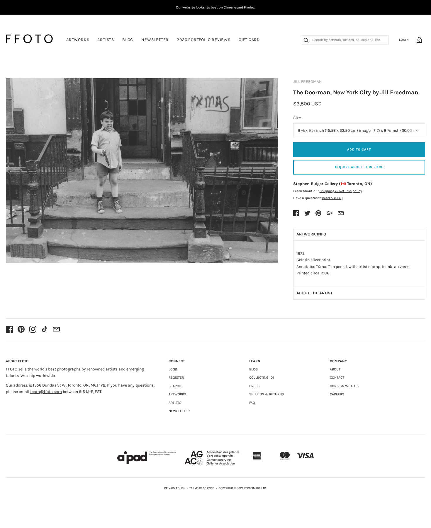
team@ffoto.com (46, 391)
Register (176, 377)
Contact (337, 377)
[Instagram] (32, 330)
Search (175, 386)
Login (404, 40)
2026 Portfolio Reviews (203, 39)
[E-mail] (56, 330)
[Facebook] (9, 330)
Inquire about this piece (359, 167)
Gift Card (249, 39)
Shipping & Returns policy (341, 191)
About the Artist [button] (314, 293)
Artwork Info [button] (311, 234)
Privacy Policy (174, 488)
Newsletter (155, 39)
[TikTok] (44, 330)
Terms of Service (201, 488)
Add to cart (359, 149)
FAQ (252, 403)
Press (254, 386)
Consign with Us (344, 386)
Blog (127, 39)
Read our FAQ (332, 198)
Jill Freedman (307, 81)
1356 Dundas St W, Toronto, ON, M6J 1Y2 (69, 385)
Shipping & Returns (266, 394)
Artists (105, 39)
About (335, 369)
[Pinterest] (21, 330)
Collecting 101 (261, 377)
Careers (337, 394)
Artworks (77, 39)
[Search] (306, 41)
